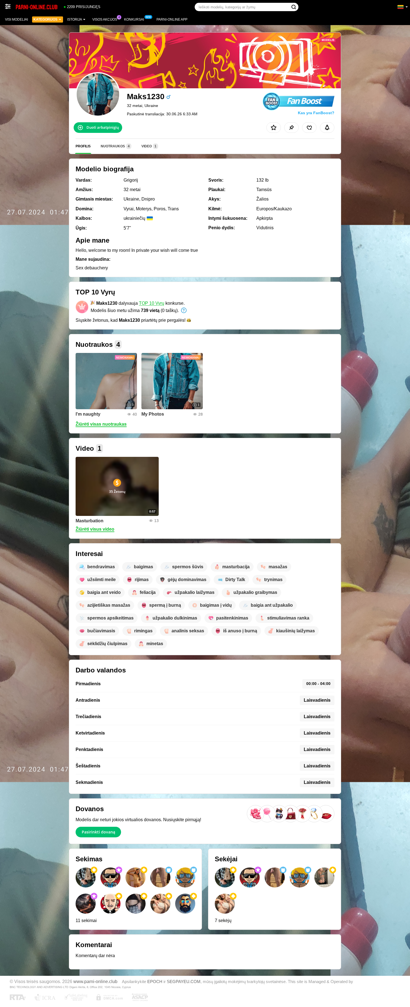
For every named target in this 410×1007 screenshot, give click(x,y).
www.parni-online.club (95, 981)
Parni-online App (171, 19)
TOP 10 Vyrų (151, 303)
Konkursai (134, 19)
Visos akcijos (104, 19)
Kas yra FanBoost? (316, 113)
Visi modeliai (16, 19)
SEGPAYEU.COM (184, 981)
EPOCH (154, 981)
